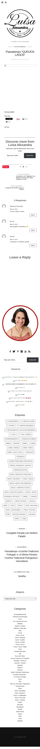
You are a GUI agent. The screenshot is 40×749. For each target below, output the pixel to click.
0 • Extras (10, 425)
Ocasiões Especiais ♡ (20, 674)
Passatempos (20, 46)
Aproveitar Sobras (29, 439)
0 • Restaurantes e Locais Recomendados (20, 430)
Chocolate (30, 452)
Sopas (17, 519)
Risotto (20, 709)
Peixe (20, 505)
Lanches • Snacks (20, 663)
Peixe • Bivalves (20, 693)
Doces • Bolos (28, 479)
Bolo (20, 630)
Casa (20, 649)
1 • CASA (12, 434)
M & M (12, 221)
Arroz (8, 443)
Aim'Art (12, 236)
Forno (25, 496)
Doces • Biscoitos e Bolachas (20, 474)
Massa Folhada (20, 501)
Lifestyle (20, 665)
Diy (20, 654)
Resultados (20, 707)
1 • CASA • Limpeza (25, 434)
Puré (8, 514)
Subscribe (29, 155)
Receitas (20, 704)
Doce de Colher (20, 656)
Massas (32, 501)
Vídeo (24, 519)
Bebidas (20, 623)
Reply (33, 215)
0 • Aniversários (12, 421)
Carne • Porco (28, 448)
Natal (5, 505)
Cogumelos (20, 456)
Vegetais (22, 528)
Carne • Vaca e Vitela (14, 452)
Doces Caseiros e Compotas (20, 658)
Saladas (32, 514)
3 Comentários (28, 164)
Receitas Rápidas (19, 514)
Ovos (13, 505)
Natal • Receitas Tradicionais (20, 672)
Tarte (20, 716)
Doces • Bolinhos (14, 479)
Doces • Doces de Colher (13, 492)
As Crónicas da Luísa (22, 572)
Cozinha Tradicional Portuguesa (20, 461)
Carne (33, 443)
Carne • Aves (20, 635)
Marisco (9, 501)
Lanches (34, 496)
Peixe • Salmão (20, 700)
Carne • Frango (13, 448)
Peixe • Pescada (29, 510)
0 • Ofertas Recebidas (26, 425)
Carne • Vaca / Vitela (20, 647)
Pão (20, 681)
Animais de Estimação (20, 616)
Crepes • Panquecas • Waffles (20, 465)
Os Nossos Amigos (20, 677)
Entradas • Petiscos (20, 660)
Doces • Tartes (31, 492)
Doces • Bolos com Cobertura (20, 483)
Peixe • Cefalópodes (13, 510)
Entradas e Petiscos (11, 496)
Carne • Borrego (20, 637)
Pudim (20, 702)
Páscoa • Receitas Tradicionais (20, 684)
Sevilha (22, 576)
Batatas (17, 443)
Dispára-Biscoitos (20, 470)
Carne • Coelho (20, 642)
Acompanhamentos (12, 439)
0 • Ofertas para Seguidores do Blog (15, 164)
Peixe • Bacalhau (31, 505)
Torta (20, 718)
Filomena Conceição (16, 206)
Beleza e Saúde (20, 626)
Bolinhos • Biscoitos (20, 628)
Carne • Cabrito (20, 640)
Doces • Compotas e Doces (20, 488)
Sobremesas (20, 711)
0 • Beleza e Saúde (28, 421)
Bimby (25, 443)
